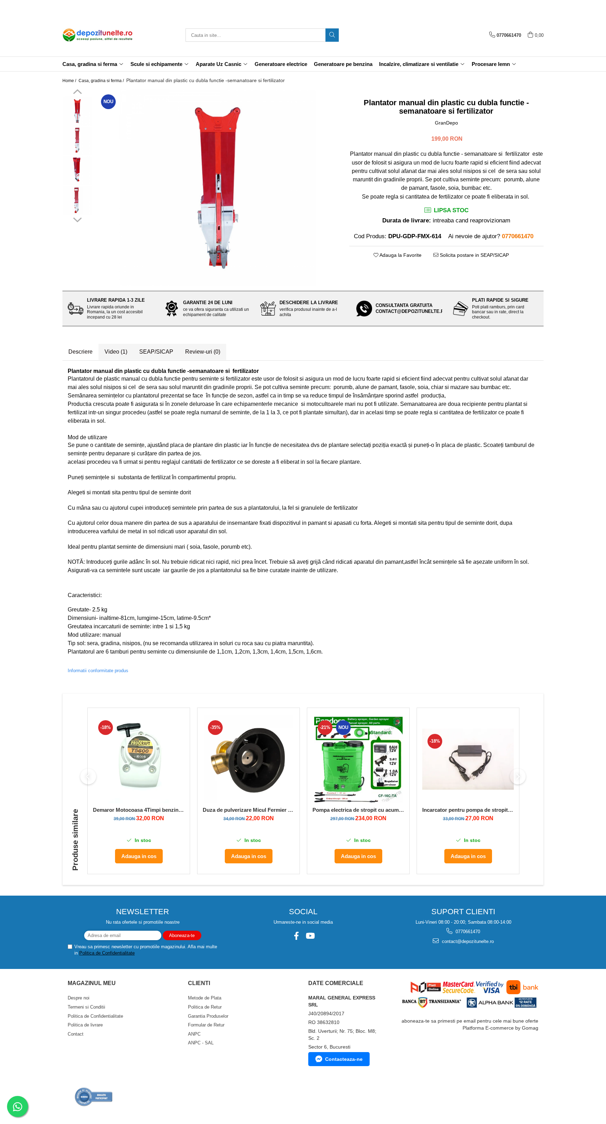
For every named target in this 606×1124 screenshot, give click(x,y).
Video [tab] (116, 352)
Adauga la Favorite (400, 255)
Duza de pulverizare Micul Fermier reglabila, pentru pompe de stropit (248, 810)
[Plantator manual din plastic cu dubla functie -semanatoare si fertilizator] (217, 187)
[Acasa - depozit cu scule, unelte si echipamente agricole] (97, 35)
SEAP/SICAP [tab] (156, 352)
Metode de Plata (204, 998)
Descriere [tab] (80, 352)
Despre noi (78, 998)
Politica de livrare (85, 1025)
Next (77, 218)
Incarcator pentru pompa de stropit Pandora (468, 810)
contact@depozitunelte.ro (467, 941)
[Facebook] (296, 936)
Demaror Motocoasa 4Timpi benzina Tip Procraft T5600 (138, 810)
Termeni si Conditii (86, 1007)
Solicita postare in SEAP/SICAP (473, 255)
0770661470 (467, 931)
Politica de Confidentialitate (107, 953)
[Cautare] (332, 35)
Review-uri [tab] (202, 352)
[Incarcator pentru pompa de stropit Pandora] (468, 759)
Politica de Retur (205, 1007)
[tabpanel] (217, 187)
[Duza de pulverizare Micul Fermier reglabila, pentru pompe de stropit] (248, 759)
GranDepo (446, 123)
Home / (69, 80)
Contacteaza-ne (344, 1059)
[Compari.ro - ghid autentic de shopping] (93, 1096)
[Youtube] (310, 936)
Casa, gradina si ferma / (102, 80)
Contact (75, 1034)
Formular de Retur (206, 1025)
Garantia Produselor (208, 1016)
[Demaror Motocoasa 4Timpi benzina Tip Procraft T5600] (138, 759)
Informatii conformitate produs (98, 670)
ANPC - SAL (201, 1042)
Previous (77, 92)
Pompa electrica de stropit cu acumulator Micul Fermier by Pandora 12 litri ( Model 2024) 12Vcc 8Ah (358, 810)
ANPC (194, 1034)
